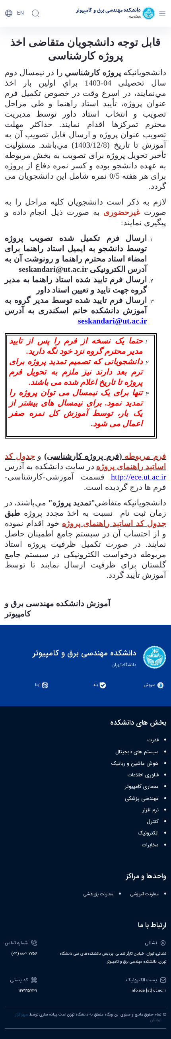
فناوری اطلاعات (143, 775)
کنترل (153, 821)
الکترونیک (148, 833)
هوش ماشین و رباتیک (135, 763)
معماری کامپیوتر (142, 786)
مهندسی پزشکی (142, 798)
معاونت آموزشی (144, 894)
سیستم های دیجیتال (137, 752)
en (20, 13)
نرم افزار (150, 810)
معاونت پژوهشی (98, 894)
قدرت (153, 740)
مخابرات (150, 845)
